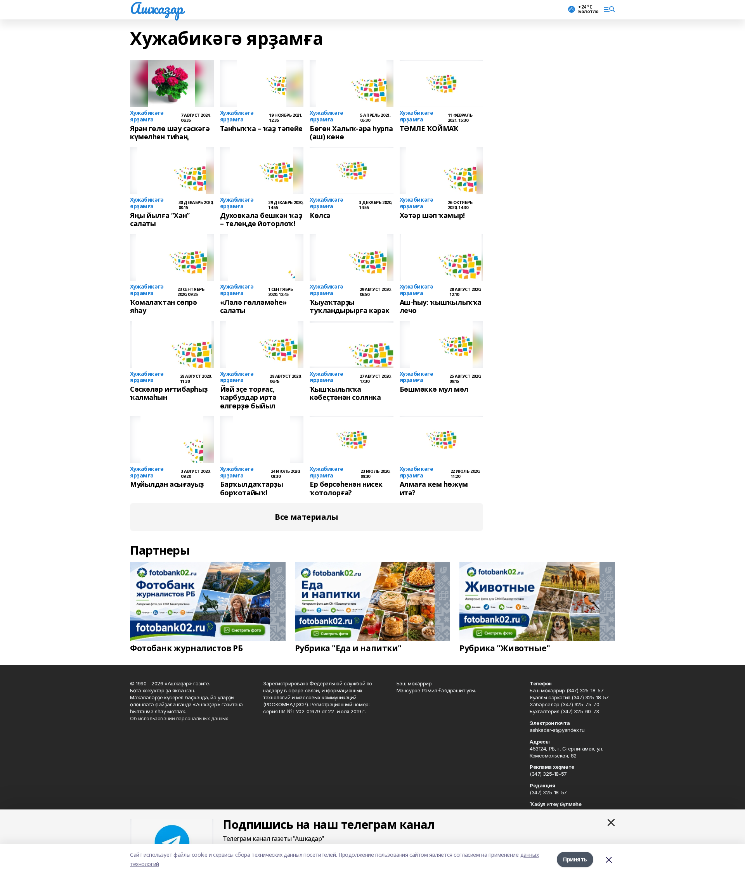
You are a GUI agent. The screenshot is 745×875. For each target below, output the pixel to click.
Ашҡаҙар (156, 8)
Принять (575, 859)
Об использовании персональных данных (179, 718)
